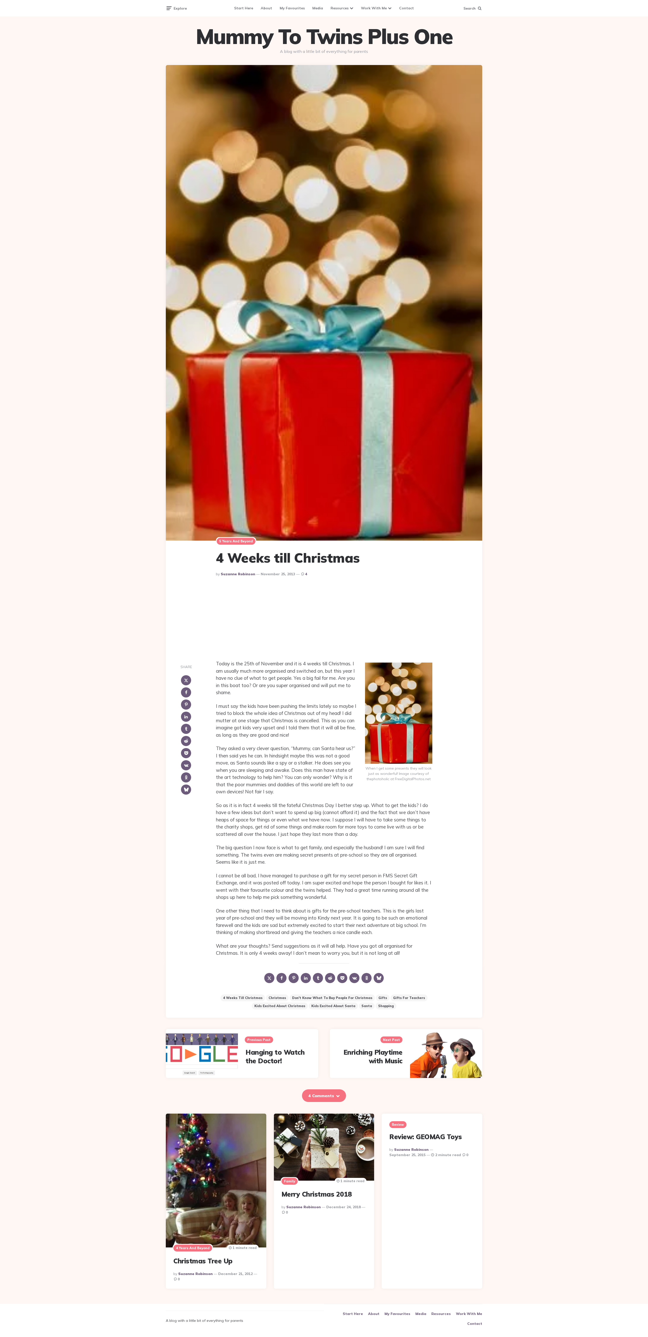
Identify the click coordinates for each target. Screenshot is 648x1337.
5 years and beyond (236, 541)
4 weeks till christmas (242, 998)
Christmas (277, 998)
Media (317, 8)
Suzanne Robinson (238, 574)
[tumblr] (186, 729)
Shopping (386, 1006)
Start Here (243, 8)
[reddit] (186, 741)
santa (366, 1006)
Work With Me (374, 8)
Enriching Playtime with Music (372, 1056)
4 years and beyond (193, 1248)
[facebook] (186, 692)
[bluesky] (186, 789)
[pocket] (186, 753)
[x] (186, 680)
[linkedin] (186, 717)
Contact (406, 8)
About (266, 8)
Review (398, 1124)
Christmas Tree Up (203, 1261)
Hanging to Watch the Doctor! (275, 1056)
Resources (340, 8)
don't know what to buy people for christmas (332, 998)
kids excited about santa (333, 1006)
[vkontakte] (186, 765)
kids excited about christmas (279, 1006)
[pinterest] (186, 704)
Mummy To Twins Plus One (324, 36)
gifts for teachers (409, 998)
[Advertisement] (324, 619)
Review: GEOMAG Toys (425, 1137)
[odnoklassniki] (186, 777)
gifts (382, 998)
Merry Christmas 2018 (316, 1194)
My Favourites (292, 8)
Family (289, 1181)
